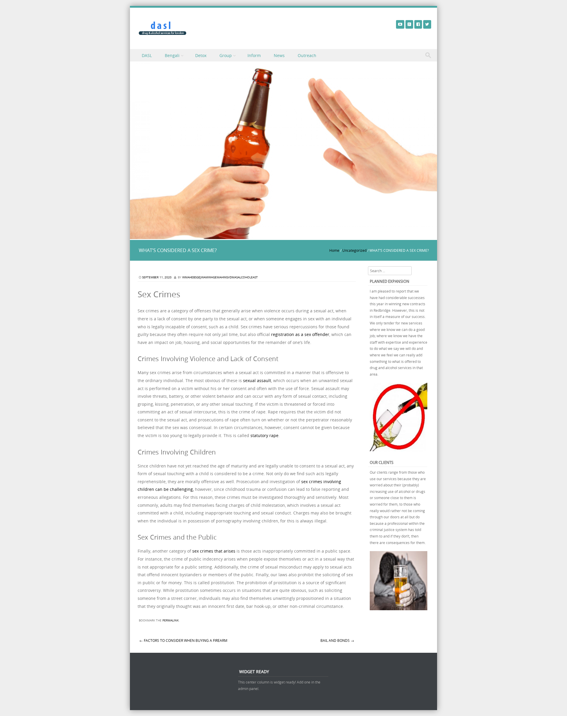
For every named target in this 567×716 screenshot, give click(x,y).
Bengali (172, 55)
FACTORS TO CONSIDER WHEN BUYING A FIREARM (183, 640)
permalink (170, 620)
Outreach (307, 55)
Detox (200, 55)
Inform (254, 55)
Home (334, 250)
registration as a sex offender (299, 334)
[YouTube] (400, 24)
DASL (147, 55)
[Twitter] (427, 24)
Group (225, 55)
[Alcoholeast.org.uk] (162, 28)
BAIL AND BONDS (337, 640)
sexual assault (257, 380)
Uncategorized (354, 250)
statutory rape (263, 435)
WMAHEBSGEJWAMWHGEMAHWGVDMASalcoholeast (220, 277)
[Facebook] (418, 24)
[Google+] (409, 24)
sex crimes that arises (213, 551)
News (279, 55)
